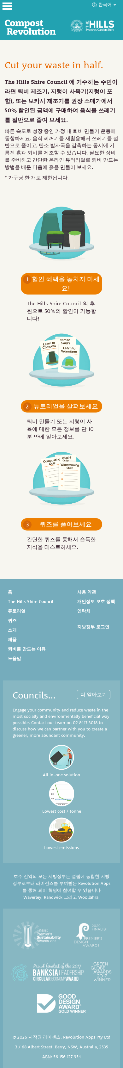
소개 (12, 630)
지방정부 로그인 (93, 627)
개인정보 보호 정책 (96, 601)
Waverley (32, 897)
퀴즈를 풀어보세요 (59, 524)
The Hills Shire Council (30, 601)
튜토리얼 (17, 611)
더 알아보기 (93, 694)
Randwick (53, 897)
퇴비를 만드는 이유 (27, 649)
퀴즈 (12, 620)
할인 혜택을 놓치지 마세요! (63, 283)
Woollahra (88, 897)
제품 (12, 639)
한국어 (105, 4)
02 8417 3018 (85, 722)
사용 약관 (86, 592)
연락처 (84, 611)
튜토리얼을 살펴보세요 (62, 406)
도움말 (14, 658)
